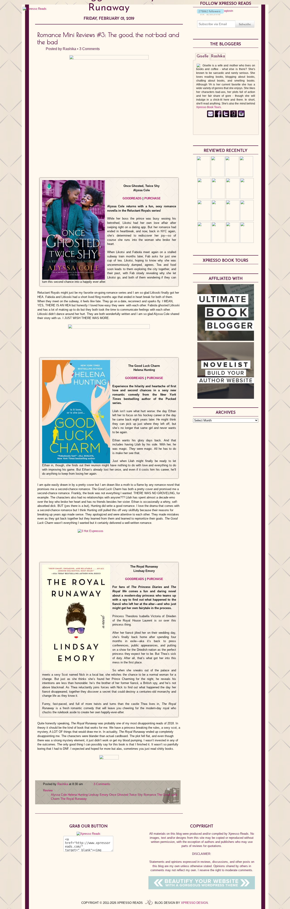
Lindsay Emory (98, 794)
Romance (150, 794)
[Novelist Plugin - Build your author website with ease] (225, 397)
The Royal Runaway (73, 798)
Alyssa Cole (59, 794)
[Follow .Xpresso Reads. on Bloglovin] (210, 14)
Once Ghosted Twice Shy (126, 794)
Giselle (203, 56)
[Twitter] (225, 116)
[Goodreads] (233, 116)
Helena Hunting (78, 794)
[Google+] (241, 116)
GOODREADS (132, 198)
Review (48, 790)
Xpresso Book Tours (208, 107)
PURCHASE (152, 198)
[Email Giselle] (210, 116)
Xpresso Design (194, 902)
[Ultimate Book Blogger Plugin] (225, 339)
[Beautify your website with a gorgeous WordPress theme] (201, 888)
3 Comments (89, 49)
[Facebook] (218, 116)
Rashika (69, 49)
